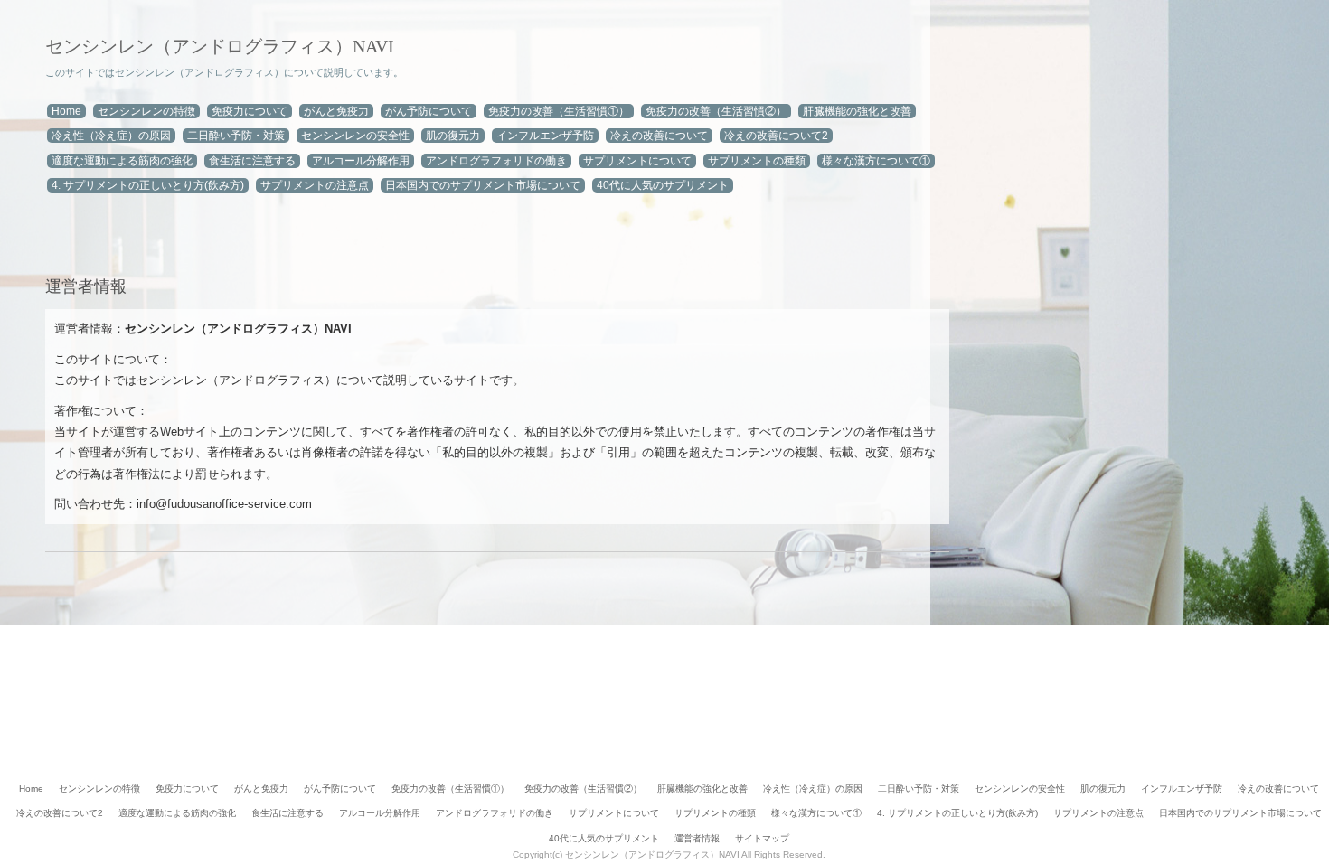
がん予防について (428, 111)
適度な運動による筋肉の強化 (122, 161)
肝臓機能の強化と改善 (857, 111)
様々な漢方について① (876, 161)
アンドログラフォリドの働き (496, 161)
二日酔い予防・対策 (236, 135)
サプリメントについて (637, 161)
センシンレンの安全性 (355, 135)
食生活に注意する (252, 161)
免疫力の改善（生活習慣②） (716, 111)
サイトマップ (762, 838)
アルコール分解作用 (361, 161)
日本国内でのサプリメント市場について (482, 185)
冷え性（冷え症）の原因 (111, 135)
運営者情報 (697, 838)
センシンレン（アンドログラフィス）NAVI (219, 46)
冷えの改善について (659, 135)
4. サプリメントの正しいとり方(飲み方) (148, 185)
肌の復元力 (453, 135)
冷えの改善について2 (776, 135)
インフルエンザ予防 (545, 135)
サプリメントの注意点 (314, 185)
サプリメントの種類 (757, 161)
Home (66, 111)
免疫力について (249, 111)
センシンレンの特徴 (146, 111)
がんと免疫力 (336, 111)
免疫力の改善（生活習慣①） (558, 111)
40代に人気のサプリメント (663, 185)
